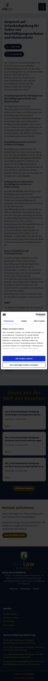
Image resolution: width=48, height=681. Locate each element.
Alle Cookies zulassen (24, 359)
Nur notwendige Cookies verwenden (24, 365)
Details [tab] (24, 321)
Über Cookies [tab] (39, 321)
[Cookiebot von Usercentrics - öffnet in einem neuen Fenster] (35, 314)
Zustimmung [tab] (9, 321)
